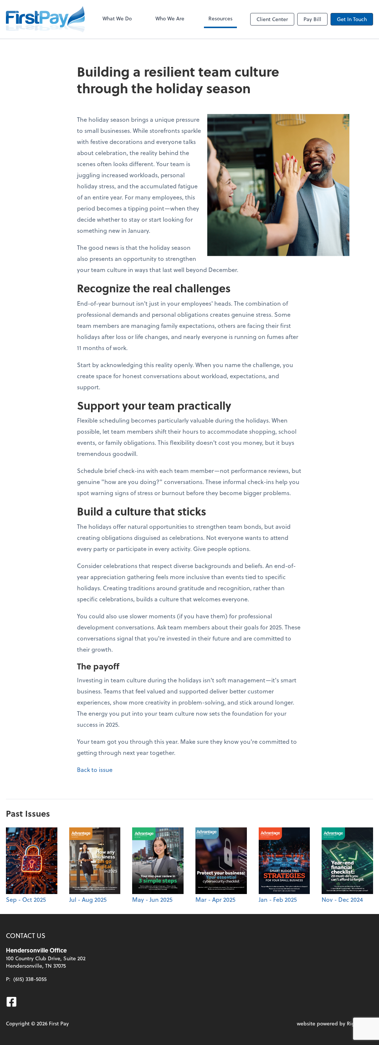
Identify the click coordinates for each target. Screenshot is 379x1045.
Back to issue (95, 769)
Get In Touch (352, 19)
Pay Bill (312, 19)
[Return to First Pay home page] (45, 19)
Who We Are (169, 18)
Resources (220, 18)
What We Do (117, 18)
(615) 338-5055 (30, 979)
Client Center (272, 19)
